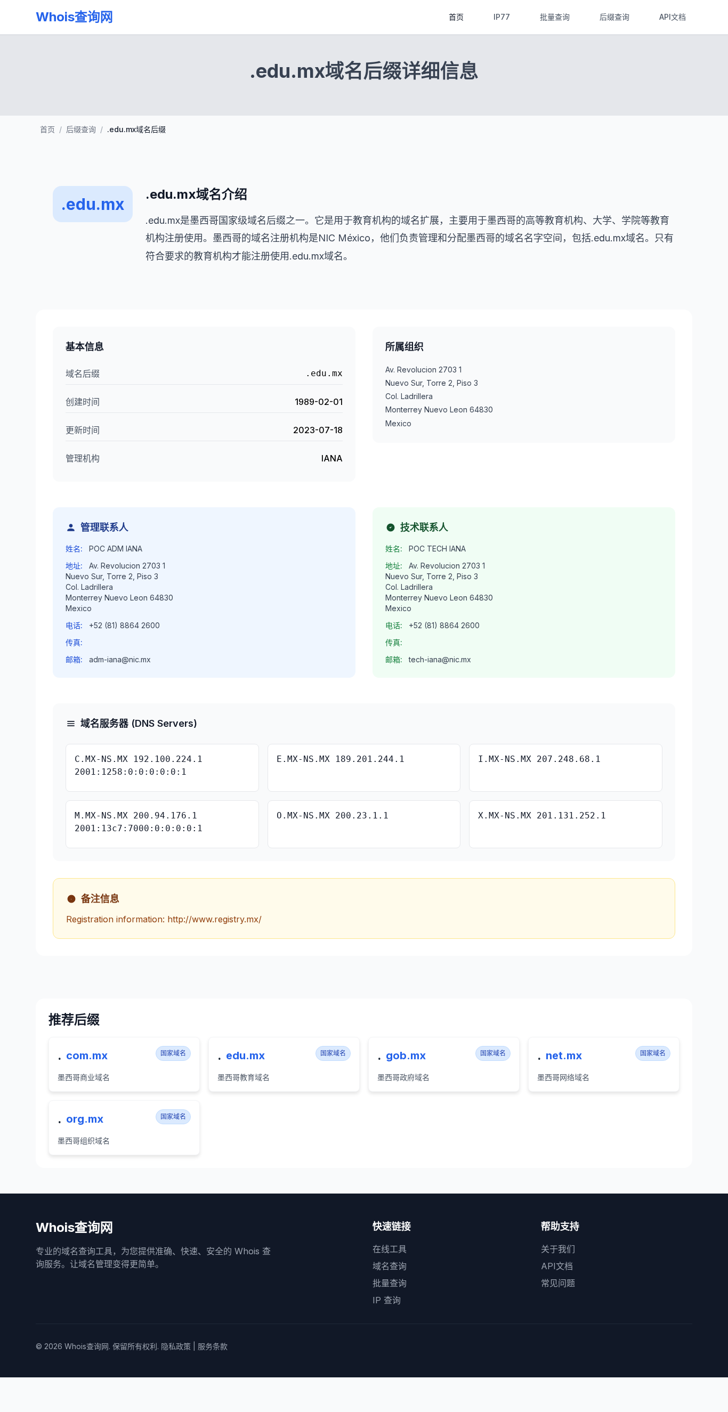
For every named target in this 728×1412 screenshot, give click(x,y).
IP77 (502, 16)
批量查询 (555, 16)
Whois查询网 (74, 17)
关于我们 (558, 1249)
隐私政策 (176, 1346)
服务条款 (213, 1346)
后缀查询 (614, 16)
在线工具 (390, 1249)
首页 (456, 16)
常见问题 (558, 1283)
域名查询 (390, 1266)
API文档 (672, 16)
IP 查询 (387, 1300)
